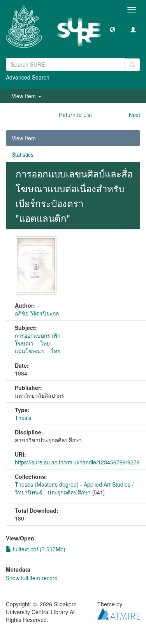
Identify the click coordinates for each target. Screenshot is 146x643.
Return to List (75, 115)
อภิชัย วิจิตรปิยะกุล (37, 313)
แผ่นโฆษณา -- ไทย (37, 351)
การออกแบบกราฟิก (37, 335)
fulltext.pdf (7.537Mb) (38, 549)
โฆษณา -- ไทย (32, 343)
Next (134, 115)
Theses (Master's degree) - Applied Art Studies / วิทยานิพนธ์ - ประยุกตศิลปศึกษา (74, 488)
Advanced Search (27, 77)
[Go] (132, 64)
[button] (113, 29)
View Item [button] (24, 96)
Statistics (22, 154)
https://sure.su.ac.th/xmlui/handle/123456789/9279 (77, 462)
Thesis (23, 418)
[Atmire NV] (118, 612)
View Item (24, 138)
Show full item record (32, 578)
